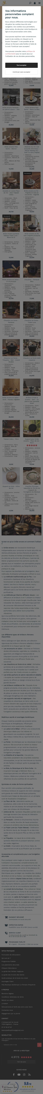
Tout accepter (22, 65)
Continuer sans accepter (21, 72)
